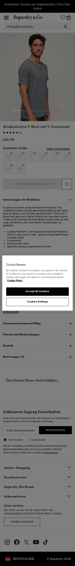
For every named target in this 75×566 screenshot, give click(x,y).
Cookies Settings (37, 301)
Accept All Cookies (37, 291)
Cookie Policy (15, 280)
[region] (37, 283)
